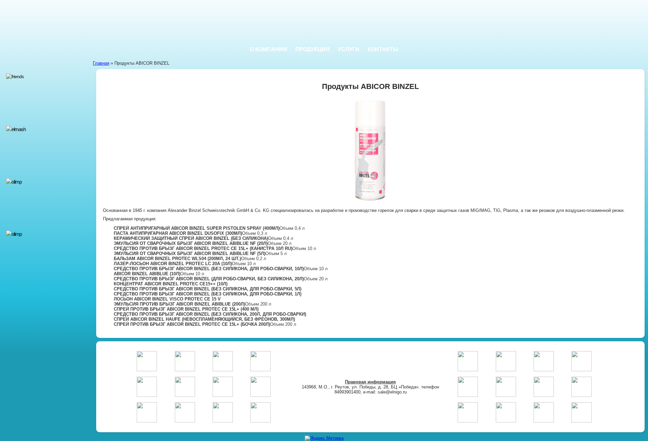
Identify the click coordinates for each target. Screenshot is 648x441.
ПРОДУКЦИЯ (312, 49)
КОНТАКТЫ (383, 49)
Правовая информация (370, 381)
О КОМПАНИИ (268, 49)
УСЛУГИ (348, 49)
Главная (101, 63)
